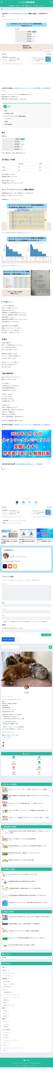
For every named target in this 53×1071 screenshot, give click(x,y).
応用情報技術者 (8, 992)
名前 (4, 602)
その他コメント (9, 118)
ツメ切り (6, 1037)
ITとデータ (17, 5)
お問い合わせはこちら (36, 1063)
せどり (6, 1024)
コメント (5, 584)
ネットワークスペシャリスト (17, 520)
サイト (3, 615)
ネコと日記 (36, 5)
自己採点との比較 (9, 113)
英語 (23, 5)
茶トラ (6, 1045)
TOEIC (6, 1013)
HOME (27, 1060)
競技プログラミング (9, 1005)
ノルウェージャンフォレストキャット (13, 1048)
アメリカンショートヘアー (11, 1040)
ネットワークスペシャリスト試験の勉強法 (15, 116)
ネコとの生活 (6, 1029)
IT (25, 520)
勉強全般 (5, 978)
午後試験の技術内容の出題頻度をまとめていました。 (19, 232)
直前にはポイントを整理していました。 (12, 265)
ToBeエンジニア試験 (9, 984)
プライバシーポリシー (24, 1063)
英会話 (6, 1010)
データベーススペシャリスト (11, 994)
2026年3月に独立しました (8, 732)
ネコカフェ (7, 1032)
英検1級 (6, 1016)
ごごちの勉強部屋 (26, 2)
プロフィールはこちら (7, 696)
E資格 (6, 1002)
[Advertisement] (26, 76)
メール (4, 609)
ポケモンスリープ (8, 973)
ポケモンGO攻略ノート (8, 737)
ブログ (6, 1021)
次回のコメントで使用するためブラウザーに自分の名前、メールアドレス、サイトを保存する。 (26, 621)
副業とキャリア (28, 5)
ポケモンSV (7, 975)
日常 (5, 1050)
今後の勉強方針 (8, 124)
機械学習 (6, 1000)
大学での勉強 (7, 981)
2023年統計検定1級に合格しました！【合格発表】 (29, 464)
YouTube (6, 1035)
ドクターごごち (6, 739)
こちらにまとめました (13, 199)
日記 (4, 967)
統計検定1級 (7, 986)
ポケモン (42, 5)
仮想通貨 (6, 1026)
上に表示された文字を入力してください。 (13, 628)
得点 (6, 110)
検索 (50, 647)
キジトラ (6, 1042)
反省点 (6, 121)
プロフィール (15, 1063)
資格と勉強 (11, 5)
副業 (4, 1018)
